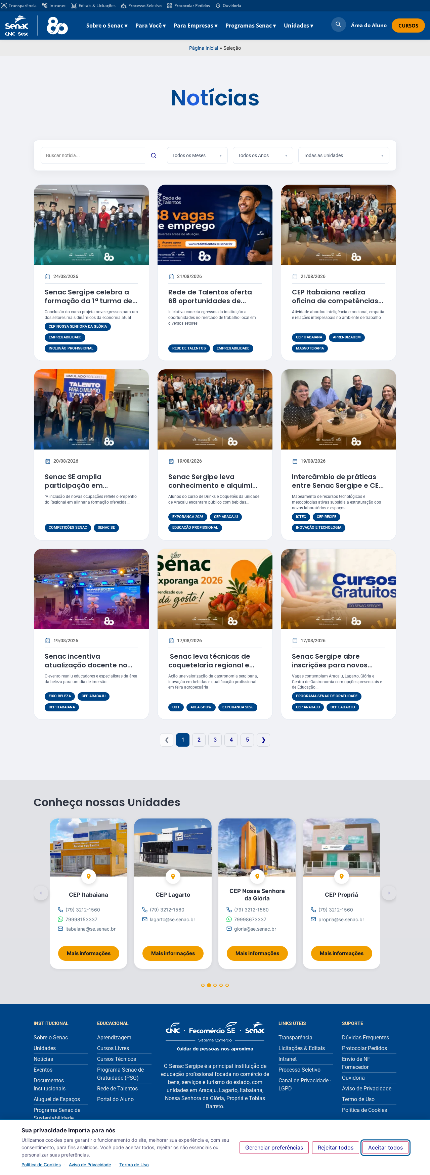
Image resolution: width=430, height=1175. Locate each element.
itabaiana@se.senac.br (91, 929)
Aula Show (201, 707)
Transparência (23, 5)
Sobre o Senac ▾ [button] (106, 25)
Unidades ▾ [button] (298, 25)
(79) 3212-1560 (83, 910)
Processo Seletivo (145, 5)
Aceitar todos (385, 1147)
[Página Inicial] (215, 1036)
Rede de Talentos (189, 348)
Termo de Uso (134, 1164)
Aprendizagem (347, 337)
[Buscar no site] (338, 25)
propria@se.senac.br (341, 919)
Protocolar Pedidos (192, 5)
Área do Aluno (369, 25)
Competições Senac (68, 527)
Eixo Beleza (60, 696)
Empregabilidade (65, 337)
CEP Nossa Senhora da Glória (78, 326)
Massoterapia (310, 348)
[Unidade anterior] (41, 893)
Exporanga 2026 (187, 517)
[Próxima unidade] (389, 893)
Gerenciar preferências (274, 1147)
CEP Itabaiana (309, 337)
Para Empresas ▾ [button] (195, 25)
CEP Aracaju (226, 517)
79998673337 (250, 919)
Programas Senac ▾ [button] (250, 25)
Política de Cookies (41, 1164)
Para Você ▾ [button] (150, 25)
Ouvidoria (232, 5)
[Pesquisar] (153, 155)
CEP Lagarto (343, 707)
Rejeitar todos (335, 1147)
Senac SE (106, 527)
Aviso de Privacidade (90, 1164)
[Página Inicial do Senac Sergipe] (36, 25)
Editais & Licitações (97, 5)
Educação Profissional (195, 527)
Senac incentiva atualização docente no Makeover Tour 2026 (86, 665)
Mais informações (93, 951)
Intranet (57, 5)
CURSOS (408, 25)
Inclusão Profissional (71, 348)
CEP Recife (326, 517)
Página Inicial (203, 48)
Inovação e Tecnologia (318, 527)
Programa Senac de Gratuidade (326, 696)
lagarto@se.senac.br (172, 919)
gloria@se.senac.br (255, 929)
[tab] (203, 985)
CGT (176, 707)
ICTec (301, 517)
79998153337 (81, 919)
